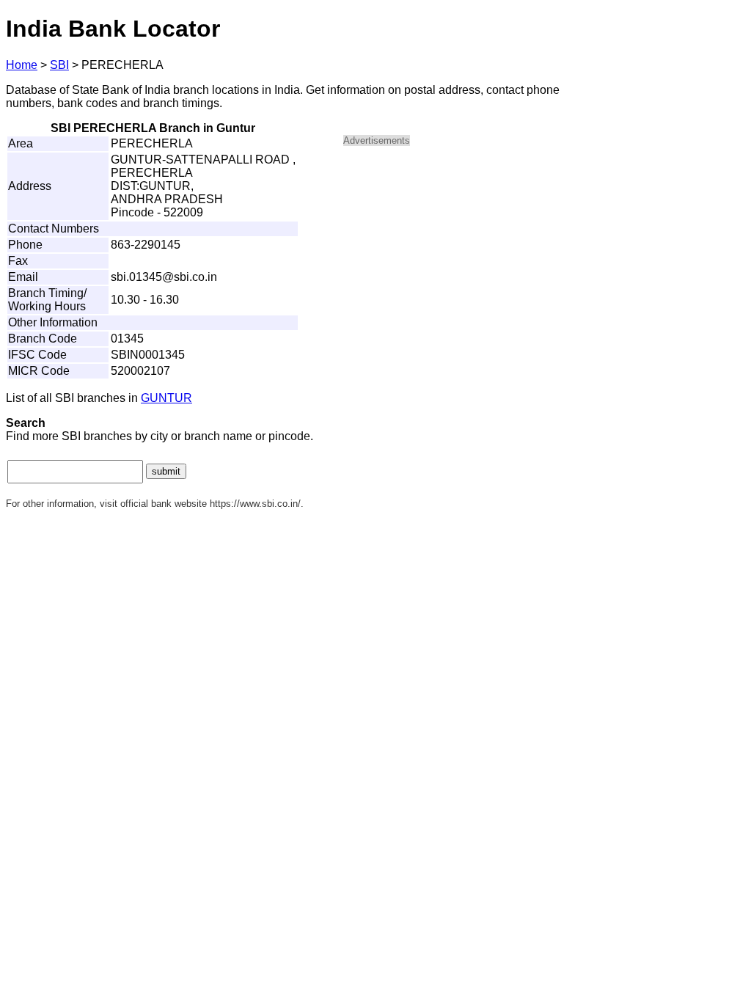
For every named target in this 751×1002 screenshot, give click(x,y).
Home (21, 65)
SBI (59, 65)
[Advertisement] (468, 261)
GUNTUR (166, 398)
